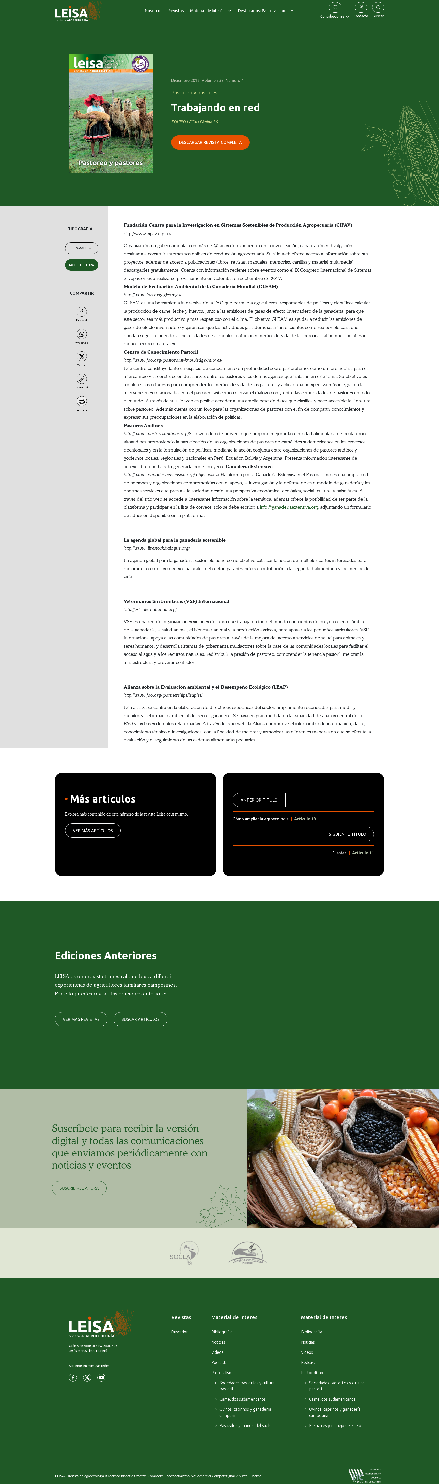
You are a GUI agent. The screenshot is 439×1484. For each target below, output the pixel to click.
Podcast (218, 1362)
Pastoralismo (223, 1372)
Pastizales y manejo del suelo (246, 1425)
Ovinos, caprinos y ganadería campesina (245, 1412)
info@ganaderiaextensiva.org (289, 507)
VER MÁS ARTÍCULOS (93, 830)
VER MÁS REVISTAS (81, 1019)
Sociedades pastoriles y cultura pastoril (247, 1385)
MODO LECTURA (81, 265)
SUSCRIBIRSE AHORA (79, 1188)
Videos (217, 1352)
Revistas (176, 10)
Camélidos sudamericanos (243, 1399)
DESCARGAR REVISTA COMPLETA (210, 142)
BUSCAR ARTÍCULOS (140, 1019)
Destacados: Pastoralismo (262, 10)
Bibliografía (221, 1332)
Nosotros (153, 10)
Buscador (179, 1332)
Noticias (218, 1342)
